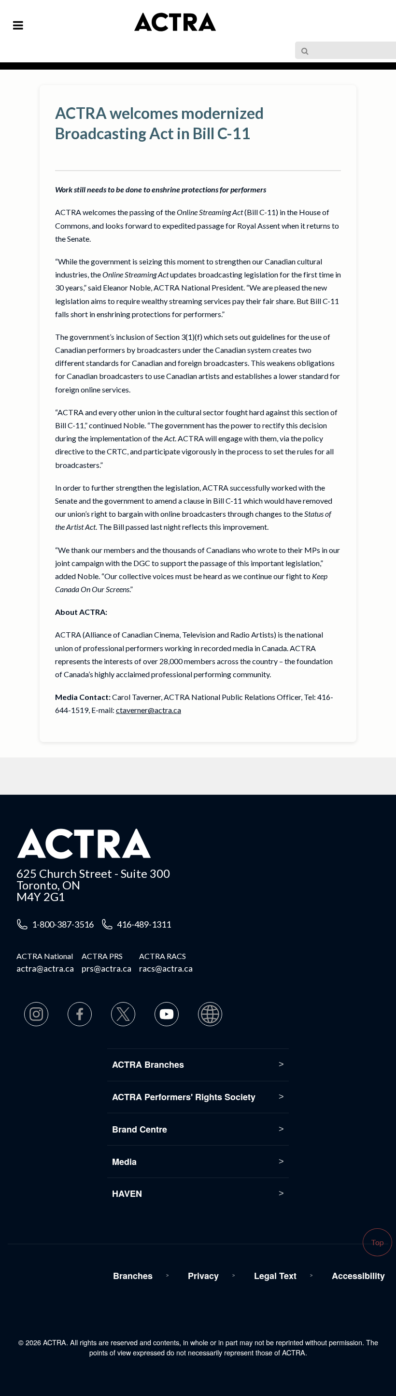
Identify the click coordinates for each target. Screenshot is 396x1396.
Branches (133, 1275)
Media (124, 1161)
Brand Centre (139, 1129)
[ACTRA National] (136, 28)
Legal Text (275, 1275)
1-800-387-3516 (63, 924)
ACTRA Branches (148, 1064)
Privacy (203, 1275)
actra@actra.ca (45, 968)
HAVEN (127, 1193)
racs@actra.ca (166, 968)
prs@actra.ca (106, 968)
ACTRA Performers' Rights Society (183, 1097)
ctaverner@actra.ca (148, 709)
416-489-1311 (144, 924)
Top (377, 1242)
